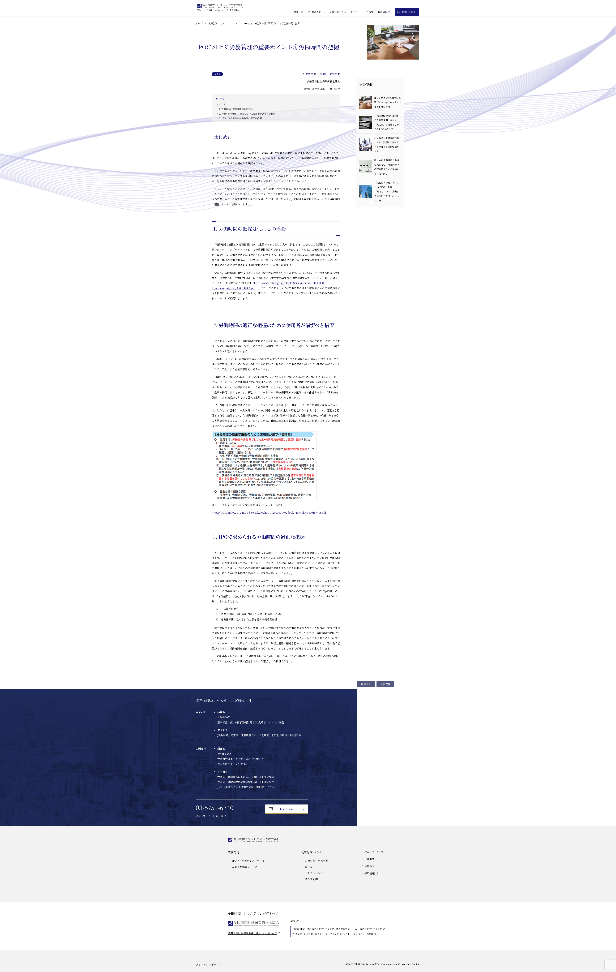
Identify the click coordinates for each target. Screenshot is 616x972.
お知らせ (369, 866)
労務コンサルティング (371, 928)
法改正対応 (311, 879)
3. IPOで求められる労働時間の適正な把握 (240, 118)
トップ (199, 23)
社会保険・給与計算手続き (306, 934)
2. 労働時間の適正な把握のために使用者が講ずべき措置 (247, 113)
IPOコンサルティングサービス (249, 860)
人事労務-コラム (338, 12)
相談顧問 (297, 928)
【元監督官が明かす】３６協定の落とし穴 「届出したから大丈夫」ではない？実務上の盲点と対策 (391, 191)
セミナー (355, 12)
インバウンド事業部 (363, 934)
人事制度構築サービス (244, 867)
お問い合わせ (408, 12)
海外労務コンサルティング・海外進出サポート (330, 928)
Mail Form (286, 809)
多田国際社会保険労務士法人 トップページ (252, 933)
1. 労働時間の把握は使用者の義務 (236, 109)
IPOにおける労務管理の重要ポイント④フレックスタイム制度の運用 (387, 102)
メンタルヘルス (314, 873)
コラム (234, 23)
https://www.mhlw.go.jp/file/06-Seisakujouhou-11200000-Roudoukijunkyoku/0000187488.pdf (269, 512)
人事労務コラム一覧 (316, 860)
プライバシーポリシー (208, 964)
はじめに (223, 104)
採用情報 (382, 12)
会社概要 (368, 12)
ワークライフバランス (336, 934)
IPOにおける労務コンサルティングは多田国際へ (218, 10)
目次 (221, 99)
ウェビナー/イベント (376, 852)
